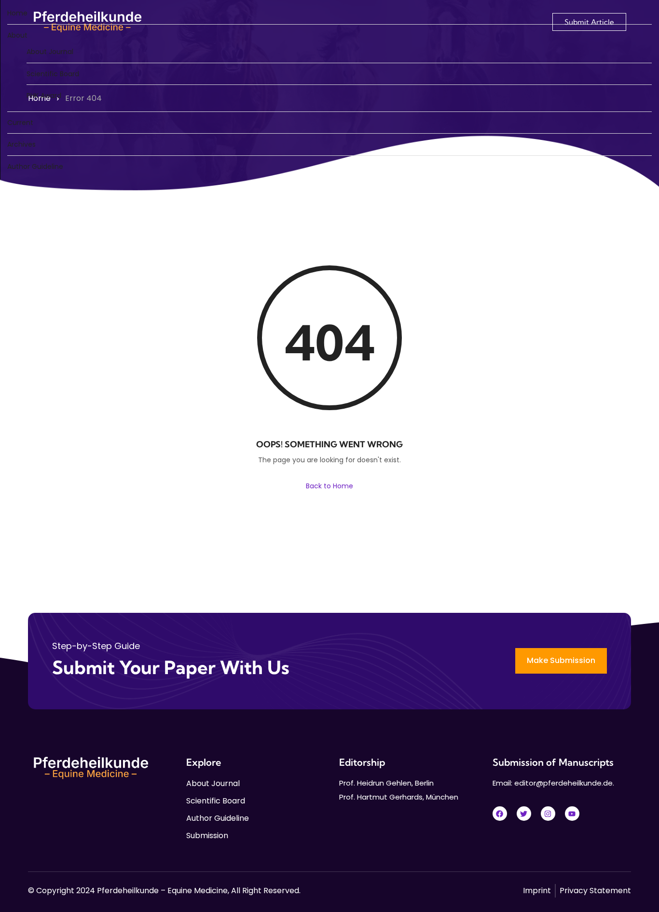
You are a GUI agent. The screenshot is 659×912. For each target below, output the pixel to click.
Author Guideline (35, 166)
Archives (21, 144)
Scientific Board (53, 74)
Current (20, 122)
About (17, 35)
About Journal (50, 51)
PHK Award (44, 95)
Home (17, 13)
